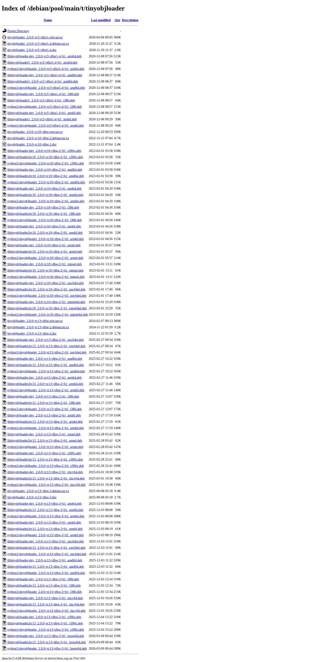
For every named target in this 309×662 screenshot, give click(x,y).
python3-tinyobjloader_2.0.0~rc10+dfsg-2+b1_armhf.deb (45, 239)
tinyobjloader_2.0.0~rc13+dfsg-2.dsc (32, 333)
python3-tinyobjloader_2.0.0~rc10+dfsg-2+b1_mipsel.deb (46, 276)
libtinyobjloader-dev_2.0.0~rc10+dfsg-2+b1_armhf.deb (44, 226)
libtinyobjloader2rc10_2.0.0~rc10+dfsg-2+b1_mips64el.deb (47, 308)
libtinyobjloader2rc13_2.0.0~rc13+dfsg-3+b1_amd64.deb (45, 566)
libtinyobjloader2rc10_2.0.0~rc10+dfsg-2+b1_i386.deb (44, 213)
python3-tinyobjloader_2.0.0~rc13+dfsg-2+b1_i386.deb (44, 409)
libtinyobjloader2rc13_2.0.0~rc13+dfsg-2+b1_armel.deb (44, 440)
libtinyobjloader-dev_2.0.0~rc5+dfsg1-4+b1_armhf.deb (44, 113)
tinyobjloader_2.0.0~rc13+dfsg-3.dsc (32, 497)
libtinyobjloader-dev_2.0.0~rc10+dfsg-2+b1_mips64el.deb (46, 302)
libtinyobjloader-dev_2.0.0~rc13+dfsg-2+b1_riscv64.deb (45, 472)
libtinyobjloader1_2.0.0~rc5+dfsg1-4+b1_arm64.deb (42, 62)
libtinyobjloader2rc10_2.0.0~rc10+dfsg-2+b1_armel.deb (44, 251)
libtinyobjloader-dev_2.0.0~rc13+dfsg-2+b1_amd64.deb (44, 358)
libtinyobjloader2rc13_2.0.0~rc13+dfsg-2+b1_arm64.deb (45, 384)
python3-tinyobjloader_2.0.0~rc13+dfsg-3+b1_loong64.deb (47, 648)
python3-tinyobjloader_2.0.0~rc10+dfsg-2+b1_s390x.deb (45, 163)
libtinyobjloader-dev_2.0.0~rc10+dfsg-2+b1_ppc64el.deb (45, 283)
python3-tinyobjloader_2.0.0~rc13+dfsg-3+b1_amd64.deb (46, 573)
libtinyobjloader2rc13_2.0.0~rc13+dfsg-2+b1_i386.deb (44, 403)
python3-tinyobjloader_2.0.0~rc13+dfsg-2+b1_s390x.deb (45, 466)
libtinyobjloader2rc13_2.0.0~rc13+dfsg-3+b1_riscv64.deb (46, 604)
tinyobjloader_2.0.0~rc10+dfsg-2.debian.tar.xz (38, 138)
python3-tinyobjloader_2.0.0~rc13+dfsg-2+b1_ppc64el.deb (46, 352)
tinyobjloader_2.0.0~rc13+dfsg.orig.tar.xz (35, 321)
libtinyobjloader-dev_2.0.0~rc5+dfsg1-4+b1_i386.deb (43, 94)
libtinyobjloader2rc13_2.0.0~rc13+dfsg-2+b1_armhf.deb (45, 421)
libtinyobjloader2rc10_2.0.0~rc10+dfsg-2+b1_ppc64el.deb (46, 289)
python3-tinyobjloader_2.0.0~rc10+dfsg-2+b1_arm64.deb (45, 201)
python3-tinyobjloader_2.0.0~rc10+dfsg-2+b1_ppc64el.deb (46, 295)
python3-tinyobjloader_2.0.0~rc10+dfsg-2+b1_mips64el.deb (47, 314)
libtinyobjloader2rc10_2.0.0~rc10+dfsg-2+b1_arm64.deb (45, 195)
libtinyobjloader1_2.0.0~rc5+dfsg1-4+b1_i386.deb (41, 100)
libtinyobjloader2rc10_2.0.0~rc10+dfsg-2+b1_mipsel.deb (45, 270)
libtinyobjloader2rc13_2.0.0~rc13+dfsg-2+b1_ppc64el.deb (46, 346)
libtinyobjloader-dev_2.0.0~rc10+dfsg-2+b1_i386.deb (43, 207)
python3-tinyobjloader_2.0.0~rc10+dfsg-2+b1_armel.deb (45, 258)
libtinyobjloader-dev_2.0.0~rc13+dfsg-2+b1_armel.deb (44, 434)
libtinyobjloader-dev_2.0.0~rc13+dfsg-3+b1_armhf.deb (44, 522)
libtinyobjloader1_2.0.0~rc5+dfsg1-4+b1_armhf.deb (42, 119)
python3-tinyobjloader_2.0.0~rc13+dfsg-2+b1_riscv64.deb (46, 484)
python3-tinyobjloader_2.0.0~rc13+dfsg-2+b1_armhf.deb (45, 428)
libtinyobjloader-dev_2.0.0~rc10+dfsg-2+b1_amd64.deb (44, 169)
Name (48, 20)
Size (117, 20)
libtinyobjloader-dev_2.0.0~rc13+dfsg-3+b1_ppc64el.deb (45, 541)
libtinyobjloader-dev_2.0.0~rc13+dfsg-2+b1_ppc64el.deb (45, 340)
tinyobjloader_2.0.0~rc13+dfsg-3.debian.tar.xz (38, 491)
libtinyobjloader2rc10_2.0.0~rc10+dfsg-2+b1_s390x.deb (45, 157)
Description (130, 20)
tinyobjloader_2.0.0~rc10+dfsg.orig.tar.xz (35, 132)
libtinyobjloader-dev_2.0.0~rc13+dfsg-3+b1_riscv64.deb (45, 598)
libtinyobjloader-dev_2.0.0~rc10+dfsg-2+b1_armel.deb (44, 245)
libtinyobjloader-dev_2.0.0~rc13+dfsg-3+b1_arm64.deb (44, 503)
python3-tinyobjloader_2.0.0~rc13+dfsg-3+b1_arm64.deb (45, 516)
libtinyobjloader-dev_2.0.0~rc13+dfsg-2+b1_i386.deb (43, 396)
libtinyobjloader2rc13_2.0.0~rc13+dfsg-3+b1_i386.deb (44, 585)
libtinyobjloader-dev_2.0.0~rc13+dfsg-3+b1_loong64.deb (45, 636)
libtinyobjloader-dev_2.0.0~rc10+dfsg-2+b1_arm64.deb (44, 188)
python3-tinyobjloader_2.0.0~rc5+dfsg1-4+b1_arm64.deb (45, 69)
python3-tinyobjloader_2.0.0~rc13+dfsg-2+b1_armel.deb (45, 447)
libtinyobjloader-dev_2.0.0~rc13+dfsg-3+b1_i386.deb (43, 579)
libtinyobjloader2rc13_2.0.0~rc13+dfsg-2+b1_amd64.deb (45, 365)
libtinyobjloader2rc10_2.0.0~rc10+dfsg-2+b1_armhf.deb (45, 232)
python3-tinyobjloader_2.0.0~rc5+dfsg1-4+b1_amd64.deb (46, 87)
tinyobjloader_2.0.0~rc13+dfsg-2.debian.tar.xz (38, 327)
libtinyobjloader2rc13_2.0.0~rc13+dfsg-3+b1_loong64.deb (46, 642)
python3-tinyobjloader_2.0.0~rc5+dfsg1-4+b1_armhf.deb (45, 125)
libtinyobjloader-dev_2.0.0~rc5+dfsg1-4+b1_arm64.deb (44, 56)
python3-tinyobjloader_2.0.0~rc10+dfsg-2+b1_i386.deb (44, 220)
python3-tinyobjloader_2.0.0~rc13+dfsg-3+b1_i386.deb (44, 592)
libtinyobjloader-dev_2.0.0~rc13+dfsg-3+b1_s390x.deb (44, 617)
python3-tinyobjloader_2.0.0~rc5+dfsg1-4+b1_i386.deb (44, 106)
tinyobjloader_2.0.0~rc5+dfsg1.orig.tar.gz (35, 37)
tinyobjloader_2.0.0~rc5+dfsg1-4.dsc (32, 50)
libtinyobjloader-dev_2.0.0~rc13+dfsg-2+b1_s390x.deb (44, 453)
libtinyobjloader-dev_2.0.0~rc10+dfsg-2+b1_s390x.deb (44, 150)
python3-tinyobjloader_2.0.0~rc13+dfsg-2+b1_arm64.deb (45, 390)
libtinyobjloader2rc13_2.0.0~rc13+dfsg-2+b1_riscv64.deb (46, 478)
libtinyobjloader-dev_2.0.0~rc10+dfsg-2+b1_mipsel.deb (44, 264)
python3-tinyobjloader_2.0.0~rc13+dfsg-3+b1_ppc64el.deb (46, 554)
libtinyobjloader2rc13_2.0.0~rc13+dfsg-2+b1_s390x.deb (45, 459)
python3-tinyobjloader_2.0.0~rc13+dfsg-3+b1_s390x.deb (45, 629)
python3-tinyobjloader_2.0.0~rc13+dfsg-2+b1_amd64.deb (46, 371)
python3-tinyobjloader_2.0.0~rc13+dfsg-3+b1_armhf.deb (45, 535)
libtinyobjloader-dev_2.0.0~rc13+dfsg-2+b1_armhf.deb (44, 415)
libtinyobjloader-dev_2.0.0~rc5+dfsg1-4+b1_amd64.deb (44, 75)
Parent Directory (18, 31)
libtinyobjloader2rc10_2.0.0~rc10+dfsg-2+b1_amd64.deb (45, 176)
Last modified (101, 20)
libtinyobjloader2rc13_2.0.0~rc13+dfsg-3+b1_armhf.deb (45, 529)
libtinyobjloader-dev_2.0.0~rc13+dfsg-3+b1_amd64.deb (44, 560)
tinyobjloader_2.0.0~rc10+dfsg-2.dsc (32, 144)
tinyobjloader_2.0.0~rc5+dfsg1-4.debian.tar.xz (38, 43)
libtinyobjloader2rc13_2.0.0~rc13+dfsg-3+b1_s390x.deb (45, 623)
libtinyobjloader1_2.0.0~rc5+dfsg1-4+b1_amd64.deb (42, 81)
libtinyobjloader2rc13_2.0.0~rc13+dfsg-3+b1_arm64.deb (45, 510)
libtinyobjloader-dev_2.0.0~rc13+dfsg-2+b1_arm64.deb (44, 377)
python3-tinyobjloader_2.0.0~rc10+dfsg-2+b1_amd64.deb (46, 182)
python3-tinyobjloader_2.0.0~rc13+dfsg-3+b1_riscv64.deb (46, 610)
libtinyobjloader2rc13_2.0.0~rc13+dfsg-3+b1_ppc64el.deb (46, 547)
